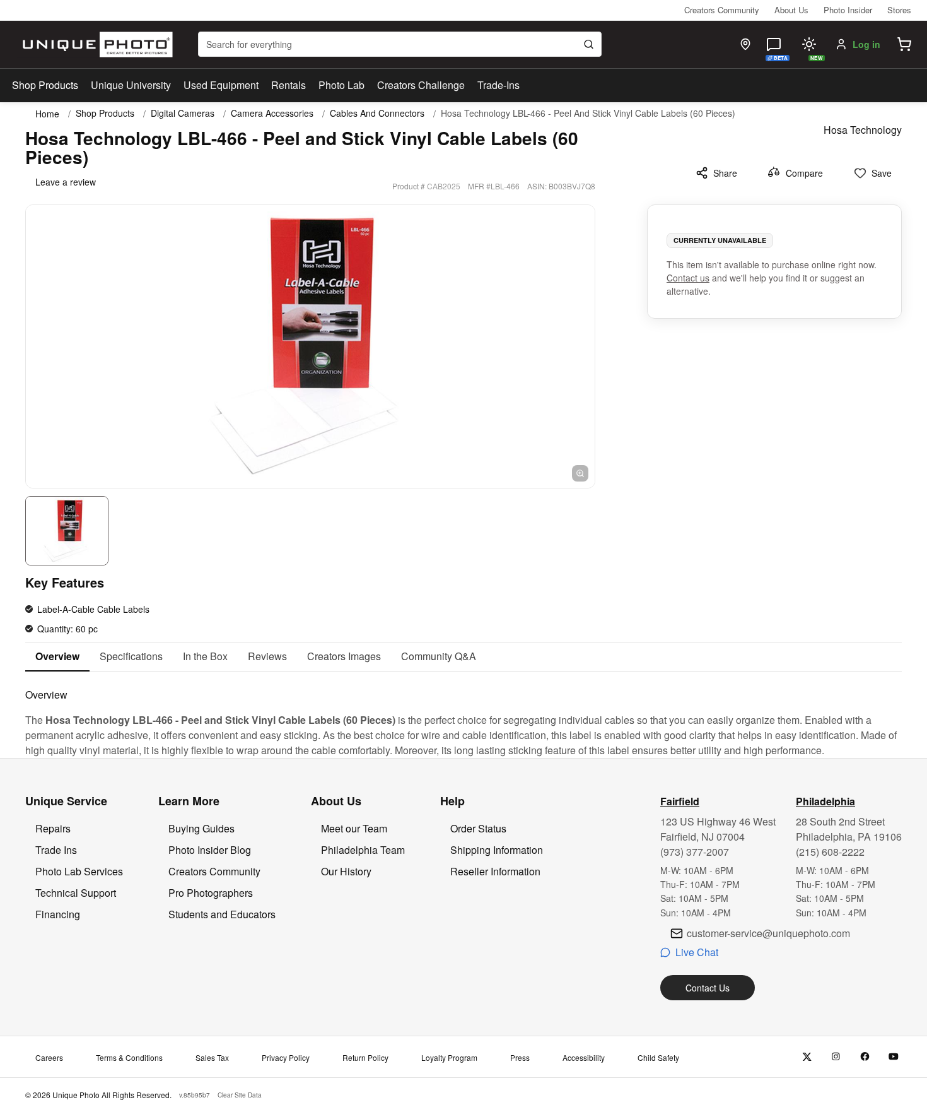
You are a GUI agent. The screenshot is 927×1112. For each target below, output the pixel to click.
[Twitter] (807, 1057)
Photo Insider (848, 10)
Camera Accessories (272, 113)
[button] (904, 44)
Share (725, 173)
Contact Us (707, 987)
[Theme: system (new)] (809, 44)
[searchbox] (400, 44)
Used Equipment (221, 85)
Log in (866, 44)
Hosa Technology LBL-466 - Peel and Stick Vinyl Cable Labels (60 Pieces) (588, 113)
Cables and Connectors (377, 113)
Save (882, 173)
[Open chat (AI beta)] (773, 44)
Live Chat (696, 952)
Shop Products (45, 85)
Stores (899, 10)
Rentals (288, 85)
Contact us (688, 277)
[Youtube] (894, 1057)
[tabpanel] (463, 715)
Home (47, 113)
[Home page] (95, 44)
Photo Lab (341, 85)
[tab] (57, 656)
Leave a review (65, 181)
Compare (804, 173)
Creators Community (721, 10)
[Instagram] (836, 1057)
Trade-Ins (498, 85)
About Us (791, 10)
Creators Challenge (421, 85)
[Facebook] (865, 1057)
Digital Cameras (182, 113)
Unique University (131, 85)
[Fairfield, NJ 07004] (745, 44)
